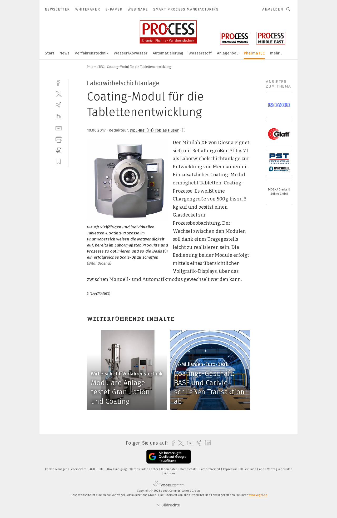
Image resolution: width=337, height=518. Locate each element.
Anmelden (272, 9)
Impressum (230, 469)
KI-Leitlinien (248, 469)
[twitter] (58, 93)
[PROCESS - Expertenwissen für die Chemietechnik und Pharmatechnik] (49, 52)
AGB (93, 469)
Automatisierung (168, 53)
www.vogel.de (258, 495)
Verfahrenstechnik (91, 53)
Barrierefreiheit (210, 469)
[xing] (58, 105)
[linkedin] (58, 116)
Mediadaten (169, 469)
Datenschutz (188, 469)
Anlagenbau (228, 53)
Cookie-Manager (56, 469)
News (65, 53)
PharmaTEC (254, 53)
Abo (262, 469)
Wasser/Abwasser (130, 53)
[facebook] (58, 82)
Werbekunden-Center (144, 469)
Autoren (169, 473)
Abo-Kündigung (117, 469)
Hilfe (101, 469)
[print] (58, 139)
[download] (58, 150)
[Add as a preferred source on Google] (168, 457)
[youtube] (189, 443)
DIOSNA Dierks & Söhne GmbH (279, 191)
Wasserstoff (200, 53)
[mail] (58, 127)
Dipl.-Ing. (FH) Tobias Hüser (154, 130)
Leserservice (78, 469)
